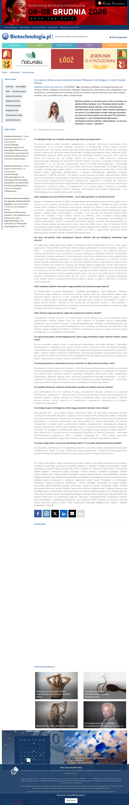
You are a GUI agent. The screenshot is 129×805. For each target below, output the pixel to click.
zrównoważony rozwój (14, 115)
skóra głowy (99, 90)
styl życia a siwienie (82, 93)
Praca (89, 45)
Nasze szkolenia (39, 27)
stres (45, 95)
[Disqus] (80, 563)
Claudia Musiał (75, 95)
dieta (66, 95)
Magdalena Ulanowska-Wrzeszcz (48, 87)
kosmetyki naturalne (13, 105)
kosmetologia (21, 86)
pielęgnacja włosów (13, 101)
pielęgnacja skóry (12, 110)
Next (48, 731)
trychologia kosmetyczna (112, 87)
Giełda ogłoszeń (114, 45)
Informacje (14, 45)
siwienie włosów (41, 90)
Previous (17, 731)
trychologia (95, 87)
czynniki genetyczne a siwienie (58, 93)
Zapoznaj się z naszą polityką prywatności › (71, 795)
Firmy (39, 45)
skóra (8, 91)
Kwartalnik (53, 27)
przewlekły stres (55, 95)
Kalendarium (25, 27)
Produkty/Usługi (64, 45)
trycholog (84, 87)
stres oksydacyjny (114, 90)
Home (4, 72)
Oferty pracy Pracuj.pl (69, 27)
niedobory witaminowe (60, 90)
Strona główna (11, 27)
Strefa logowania (119, 37)
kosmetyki (9, 86)
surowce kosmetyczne (14, 96)
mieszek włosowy (99, 93)
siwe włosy (113, 93)
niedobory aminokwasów (82, 90)
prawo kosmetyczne (13, 120)
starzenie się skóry (19, 91)
